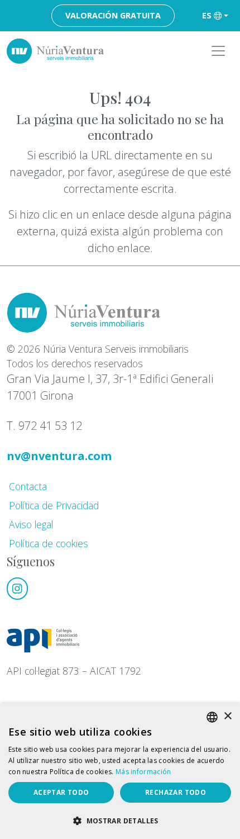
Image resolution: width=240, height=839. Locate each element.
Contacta (28, 486)
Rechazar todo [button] (175, 792)
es (207, 15)
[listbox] (212, 717)
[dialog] (120, 771)
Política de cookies (48, 543)
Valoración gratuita (113, 15)
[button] (120, 820)
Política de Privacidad (54, 505)
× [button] (227, 716)
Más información (143, 771)
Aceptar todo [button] (61, 792)
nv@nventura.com (59, 455)
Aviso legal (31, 524)
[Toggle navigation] (218, 50)
